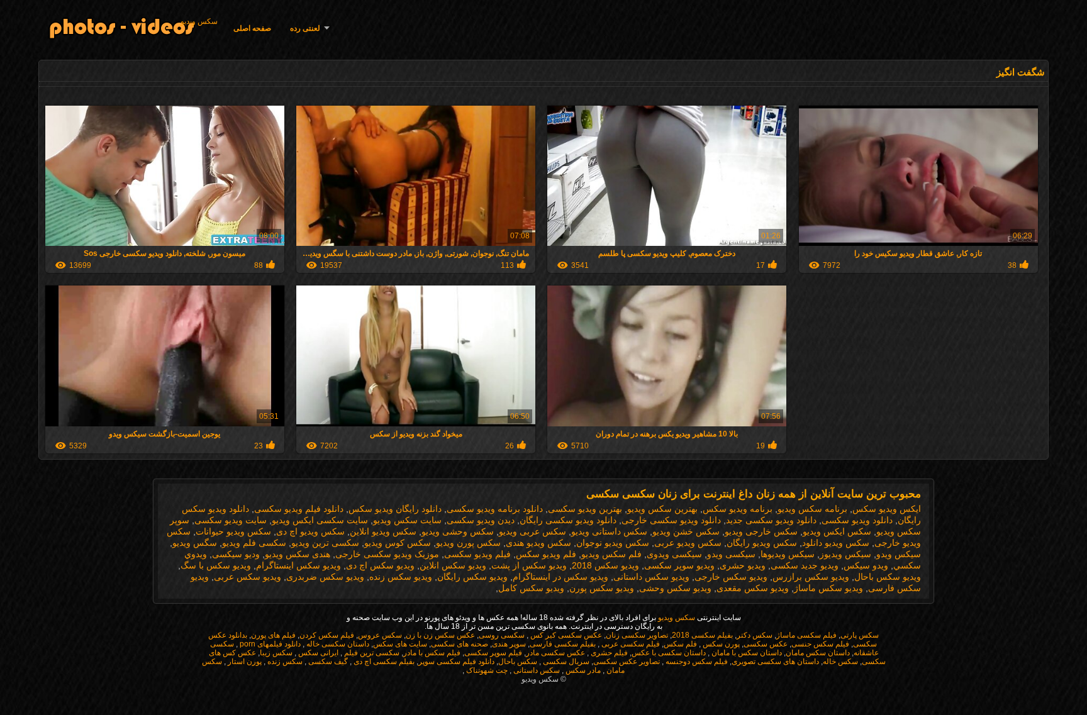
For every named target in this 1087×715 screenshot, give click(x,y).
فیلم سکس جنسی (820, 644)
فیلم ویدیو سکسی (477, 554)
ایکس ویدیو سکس (886, 509)
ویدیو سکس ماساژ (828, 588)
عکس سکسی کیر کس (565, 635)
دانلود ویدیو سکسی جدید (771, 520)
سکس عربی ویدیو (532, 531)
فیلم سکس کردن (326, 635)
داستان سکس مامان (818, 652)
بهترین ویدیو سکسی (585, 509)
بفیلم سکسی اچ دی (383, 661)
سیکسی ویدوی (674, 554)
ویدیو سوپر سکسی (679, 565)
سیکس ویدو (898, 554)
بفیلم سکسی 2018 (702, 635)
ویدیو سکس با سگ (216, 565)
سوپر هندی (509, 644)
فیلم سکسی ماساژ (806, 635)
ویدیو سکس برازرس (810, 577)
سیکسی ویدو (731, 554)
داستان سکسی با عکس (669, 652)
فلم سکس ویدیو (611, 554)
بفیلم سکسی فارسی (563, 644)
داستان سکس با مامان (746, 652)
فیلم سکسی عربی (629, 644)
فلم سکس (680, 644)
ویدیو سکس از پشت (529, 565)
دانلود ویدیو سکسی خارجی (671, 520)
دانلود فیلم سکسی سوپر (456, 661)
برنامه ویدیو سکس (737, 509)
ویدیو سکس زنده (400, 577)
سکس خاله (840, 661)
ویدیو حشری (743, 565)
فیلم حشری (608, 652)
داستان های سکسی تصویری (775, 661)
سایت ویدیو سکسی (230, 520)
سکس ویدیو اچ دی (310, 531)
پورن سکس (720, 644)
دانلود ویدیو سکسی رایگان (568, 520)
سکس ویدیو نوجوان (612, 543)
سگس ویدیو (194, 543)
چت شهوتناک (486, 670)
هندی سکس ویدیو (297, 554)
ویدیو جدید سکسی (805, 565)
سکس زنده (284, 661)
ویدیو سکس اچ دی (380, 565)
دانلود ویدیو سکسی (857, 520)
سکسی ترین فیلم (370, 652)
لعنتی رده (305, 28)
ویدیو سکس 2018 (605, 565)
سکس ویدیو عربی (688, 543)
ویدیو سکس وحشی (675, 588)
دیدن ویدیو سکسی (481, 520)
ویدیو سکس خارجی (730, 577)
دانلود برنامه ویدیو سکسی (495, 509)
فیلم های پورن (273, 635)
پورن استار (244, 661)
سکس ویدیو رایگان (762, 543)
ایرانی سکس (317, 652)
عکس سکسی (766, 644)
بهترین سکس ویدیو (662, 509)
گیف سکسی (327, 661)
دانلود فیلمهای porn (269, 644)
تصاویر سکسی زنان (637, 635)
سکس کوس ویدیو (397, 543)
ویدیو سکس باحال (887, 577)
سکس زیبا (276, 652)
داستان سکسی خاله (336, 644)
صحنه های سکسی (459, 644)
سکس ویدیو (199, 21)
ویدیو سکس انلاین (453, 565)
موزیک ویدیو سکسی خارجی (387, 554)
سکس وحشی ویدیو (457, 531)
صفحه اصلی (252, 28)
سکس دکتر (754, 635)
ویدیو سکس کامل (531, 588)
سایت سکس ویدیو (407, 520)
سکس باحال (517, 661)
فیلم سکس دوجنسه (696, 661)
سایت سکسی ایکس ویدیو (320, 520)
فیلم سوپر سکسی (493, 652)
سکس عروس (380, 635)
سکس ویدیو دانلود (835, 543)
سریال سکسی (565, 661)
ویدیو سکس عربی (247, 577)
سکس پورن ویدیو (468, 543)
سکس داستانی (535, 670)
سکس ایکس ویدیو (837, 531)
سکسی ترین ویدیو (325, 543)
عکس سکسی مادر (555, 652)
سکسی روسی (502, 635)
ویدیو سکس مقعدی (752, 588)
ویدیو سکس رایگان (472, 577)
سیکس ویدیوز (845, 554)
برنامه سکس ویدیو (812, 509)
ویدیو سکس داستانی (651, 577)
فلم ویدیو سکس (546, 554)
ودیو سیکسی (236, 554)
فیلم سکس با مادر (431, 652)
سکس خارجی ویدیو (761, 531)
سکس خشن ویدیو (686, 531)
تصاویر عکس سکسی (626, 661)
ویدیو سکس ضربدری (325, 577)
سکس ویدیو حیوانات (233, 531)
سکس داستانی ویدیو (609, 531)
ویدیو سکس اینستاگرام (298, 565)
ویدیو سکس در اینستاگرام (560, 577)
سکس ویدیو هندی (538, 543)
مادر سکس (582, 670)
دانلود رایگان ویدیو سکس (395, 509)
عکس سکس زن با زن (440, 635)
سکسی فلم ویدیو (254, 543)
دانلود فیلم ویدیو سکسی (298, 509)
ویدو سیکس (866, 565)
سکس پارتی (859, 635)
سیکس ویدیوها (788, 554)
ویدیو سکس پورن (601, 588)
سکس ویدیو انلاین (383, 531)
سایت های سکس (400, 644)
